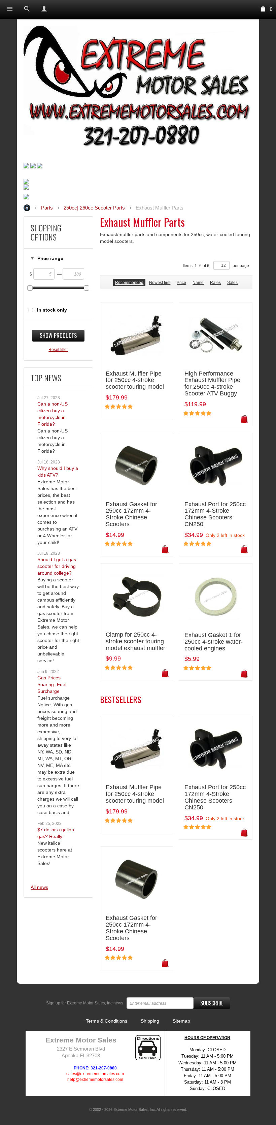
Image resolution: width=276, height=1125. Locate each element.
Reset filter (58, 349)
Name (198, 282)
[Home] (138, 88)
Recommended (129, 282)
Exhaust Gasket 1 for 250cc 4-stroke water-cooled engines (213, 642)
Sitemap (181, 1021)
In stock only (52, 310)
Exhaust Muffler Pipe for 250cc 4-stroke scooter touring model (135, 380)
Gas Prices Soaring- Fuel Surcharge (51, 684)
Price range (50, 258)
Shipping (150, 1021)
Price (181, 282)
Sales (232, 282)
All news (39, 887)
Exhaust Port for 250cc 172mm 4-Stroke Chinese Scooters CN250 (215, 514)
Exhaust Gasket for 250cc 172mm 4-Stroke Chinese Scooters (131, 514)
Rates (215, 282)
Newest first (159, 282)
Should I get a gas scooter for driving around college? (56, 566)
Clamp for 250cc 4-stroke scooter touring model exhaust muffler (135, 641)
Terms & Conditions (106, 1021)
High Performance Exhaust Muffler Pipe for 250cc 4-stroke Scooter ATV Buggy (212, 384)
